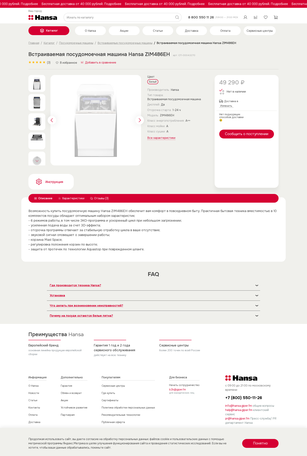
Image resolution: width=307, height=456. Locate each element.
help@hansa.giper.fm (238, 410)
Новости (33, 393)
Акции (124, 31)
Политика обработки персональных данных (128, 407)
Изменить (35, 11)
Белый (153, 81)
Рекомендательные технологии (121, 414)
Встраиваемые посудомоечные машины (125, 43)
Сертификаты (110, 400)
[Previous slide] (52, 120)
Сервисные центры (260, 31)
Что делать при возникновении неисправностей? (86, 305)
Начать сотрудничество (184, 385)
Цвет (151, 76)
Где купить (108, 393)
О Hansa (90, 31)
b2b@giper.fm (177, 389)
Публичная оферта (113, 422)
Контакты (34, 407)
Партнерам (68, 414)
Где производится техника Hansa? (75, 285)
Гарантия (66, 385)
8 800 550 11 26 (201, 17)
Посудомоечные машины (76, 43)
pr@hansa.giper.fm (237, 418)
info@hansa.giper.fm (238, 406)
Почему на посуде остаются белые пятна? (81, 316)
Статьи (158, 31)
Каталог (52, 30)
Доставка (191, 31)
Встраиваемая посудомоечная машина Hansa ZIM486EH (196, 43)
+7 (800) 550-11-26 (243, 397)
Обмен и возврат (71, 393)
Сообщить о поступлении (246, 134)
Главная (33, 43)
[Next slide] (37, 161)
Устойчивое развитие (74, 407)
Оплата (225, 31)
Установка (57, 295)
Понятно (260, 443)
